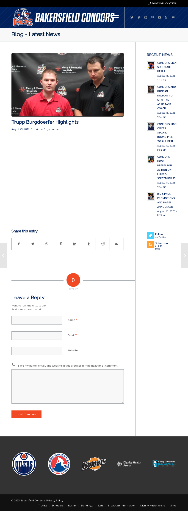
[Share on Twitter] (33, 244)
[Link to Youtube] (159, 17)
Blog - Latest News (35, 34)
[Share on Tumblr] (89, 244)
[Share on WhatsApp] (47, 244)
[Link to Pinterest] (152, 17)
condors (54, 129)
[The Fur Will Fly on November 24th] (184, 255)
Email (72, 335)
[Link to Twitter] (131, 17)
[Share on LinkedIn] (75, 244)
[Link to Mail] (173, 17)
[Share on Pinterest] (61, 244)
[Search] (101, 17)
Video (39, 129)
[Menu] (112, 17)
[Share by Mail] (117, 244)
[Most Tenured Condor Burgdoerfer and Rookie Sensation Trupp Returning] (3, 255)
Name (72, 320)
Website (73, 350)
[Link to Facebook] (138, 17)
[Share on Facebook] (19, 244)
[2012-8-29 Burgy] (67, 85)
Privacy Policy (54, 500)
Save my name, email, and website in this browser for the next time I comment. (68, 365)
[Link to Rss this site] (166, 17)
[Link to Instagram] (145, 17)
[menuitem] (101, 17)
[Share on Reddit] (103, 244)
